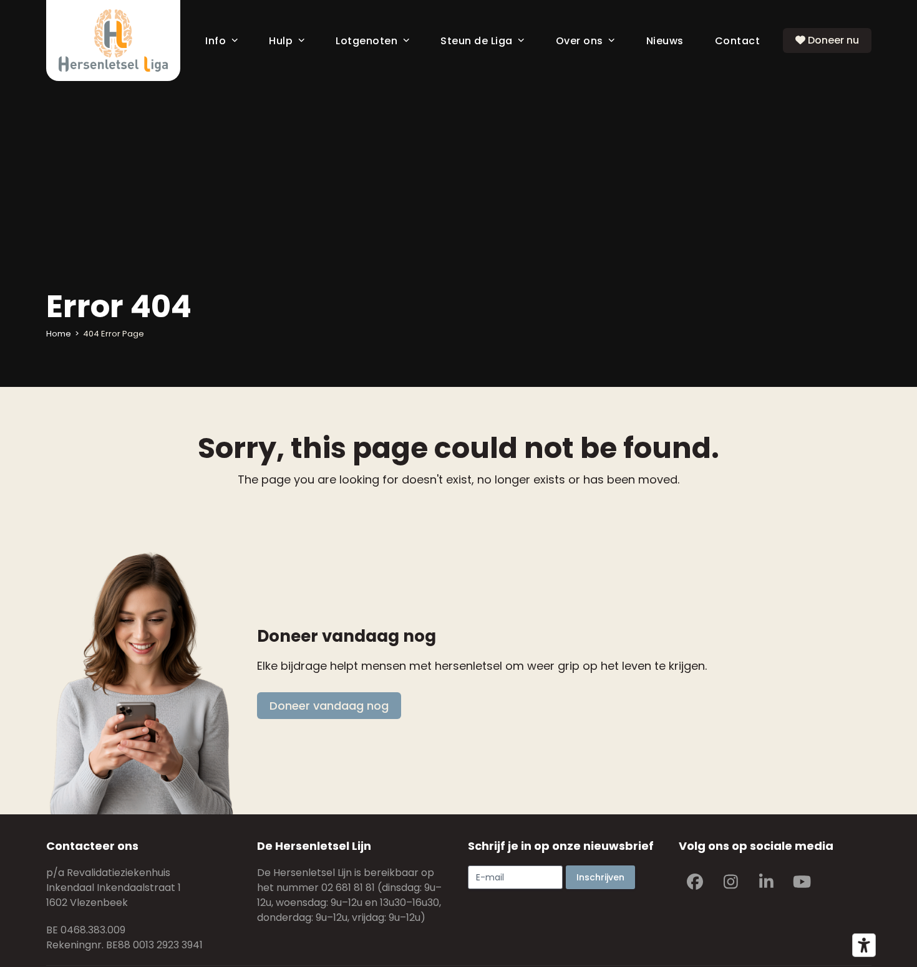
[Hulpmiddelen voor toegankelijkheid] (864, 945)
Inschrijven (600, 877)
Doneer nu (832, 40)
